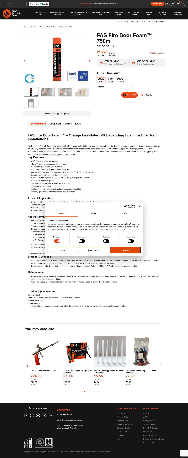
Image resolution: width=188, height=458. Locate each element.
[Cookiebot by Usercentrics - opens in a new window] (125, 206)
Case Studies (148, 443)
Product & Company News (153, 439)
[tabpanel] (46, 361)
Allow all (125, 250)
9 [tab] (103, 391)
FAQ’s (119, 439)
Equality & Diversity (150, 428)
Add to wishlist (148, 95)
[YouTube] (38, 415)
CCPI (145, 417)
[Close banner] (140, 206)
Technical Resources (125, 424)
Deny (63, 250)
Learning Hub (122, 432)
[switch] (82, 241)
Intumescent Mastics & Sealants (57, 13)
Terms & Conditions (150, 424)
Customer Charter (123, 428)
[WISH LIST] (173, 4)
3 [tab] (89, 391)
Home (118, 22)
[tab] (38, 124)
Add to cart (131, 95)
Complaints (121, 435)
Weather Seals (149, 13)
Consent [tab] (61, 213)
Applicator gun (36, 189)
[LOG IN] (167, 4)
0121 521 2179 (86, 4)
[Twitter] (32, 415)
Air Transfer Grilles (118, 13)
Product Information (157, 53)
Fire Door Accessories (178, 13)
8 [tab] (101, 391)
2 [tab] (86, 391)
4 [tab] (91, 391)
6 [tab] (96, 391)
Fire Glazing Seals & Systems (135, 13)
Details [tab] (94, 213)
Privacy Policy (148, 421)
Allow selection (94, 250)
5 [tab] (94, 391)
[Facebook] (26, 415)
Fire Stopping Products (162, 13)
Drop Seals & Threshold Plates (78, 13)
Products (125, 22)
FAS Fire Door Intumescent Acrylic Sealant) (78, 172)
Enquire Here (158, 3)
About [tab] (126, 213)
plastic (53, 170)
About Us (146, 414)
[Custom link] (44, 443)
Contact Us (121, 414)
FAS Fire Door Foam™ (40, 13)
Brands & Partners (150, 435)
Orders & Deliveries (124, 417)
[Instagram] (50, 415)
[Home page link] (18, 13)
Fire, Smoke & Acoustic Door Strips (100, 13)
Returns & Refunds (124, 421)
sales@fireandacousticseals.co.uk (106, 4)
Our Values (147, 432)
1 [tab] (84, 391)
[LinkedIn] (44, 415)
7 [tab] (98, 391)
